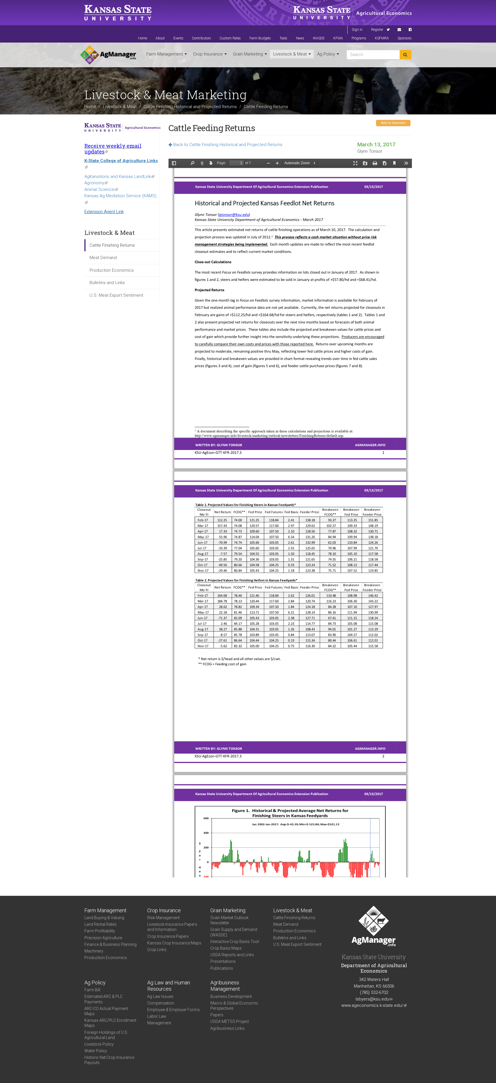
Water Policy (95, 1051)
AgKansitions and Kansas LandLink (119, 176)
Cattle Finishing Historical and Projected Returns (190, 106)
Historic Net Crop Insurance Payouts (109, 1060)
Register (377, 30)
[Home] (108, 54)
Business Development (231, 996)
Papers (216, 1015)
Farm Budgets (260, 38)
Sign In (357, 30)
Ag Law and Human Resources (168, 986)
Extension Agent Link (104, 211)
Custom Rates (230, 38)
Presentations (223, 961)
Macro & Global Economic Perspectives (234, 1006)
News (300, 38)
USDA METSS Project (229, 1021)
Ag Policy (326, 54)
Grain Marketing (248, 54)
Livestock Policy (99, 1044)
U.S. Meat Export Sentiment (116, 295)
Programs (359, 38)
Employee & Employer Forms (173, 1009)
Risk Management (163, 917)
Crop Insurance (208, 54)
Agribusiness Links (227, 1028)
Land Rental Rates (100, 924)
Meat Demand (103, 257)
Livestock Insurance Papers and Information (172, 927)
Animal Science (101, 189)
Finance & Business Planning (110, 944)
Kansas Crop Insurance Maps (174, 943)
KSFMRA (382, 38)
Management (159, 1023)
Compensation (160, 1003)
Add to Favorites (393, 123)
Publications (221, 968)
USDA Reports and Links (232, 954)
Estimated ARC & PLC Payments (103, 999)
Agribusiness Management (225, 986)
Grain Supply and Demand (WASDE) (233, 932)
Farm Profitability (99, 931)
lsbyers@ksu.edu (374, 999)
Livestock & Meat (290, 54)
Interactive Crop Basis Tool (234, 941)
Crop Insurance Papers (168, 936)
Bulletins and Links (107, 282)
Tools (283, 38)
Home (142, 38)
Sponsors (405, 38)
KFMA (338, 38)
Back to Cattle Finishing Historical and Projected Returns (227, 144)
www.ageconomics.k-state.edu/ (374, 1005)
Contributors (201, 38)
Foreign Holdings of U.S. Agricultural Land (106, 1035)
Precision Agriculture (103, 938)
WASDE (319, 38)
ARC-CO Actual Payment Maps (106, 1011)
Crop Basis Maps (226, 948)
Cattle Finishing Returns (112, 245)
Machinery (93, 951)
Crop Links (156, 949)
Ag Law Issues (160, 996)
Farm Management (165, 54)
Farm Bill (92, 990)
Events (178, 38)
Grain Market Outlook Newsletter (229, 920)
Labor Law (156, 1016)
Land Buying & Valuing (104, 917)
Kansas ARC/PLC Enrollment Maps (110, 1023)
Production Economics (112, 270)
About (160, 38)
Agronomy (96, 182)
